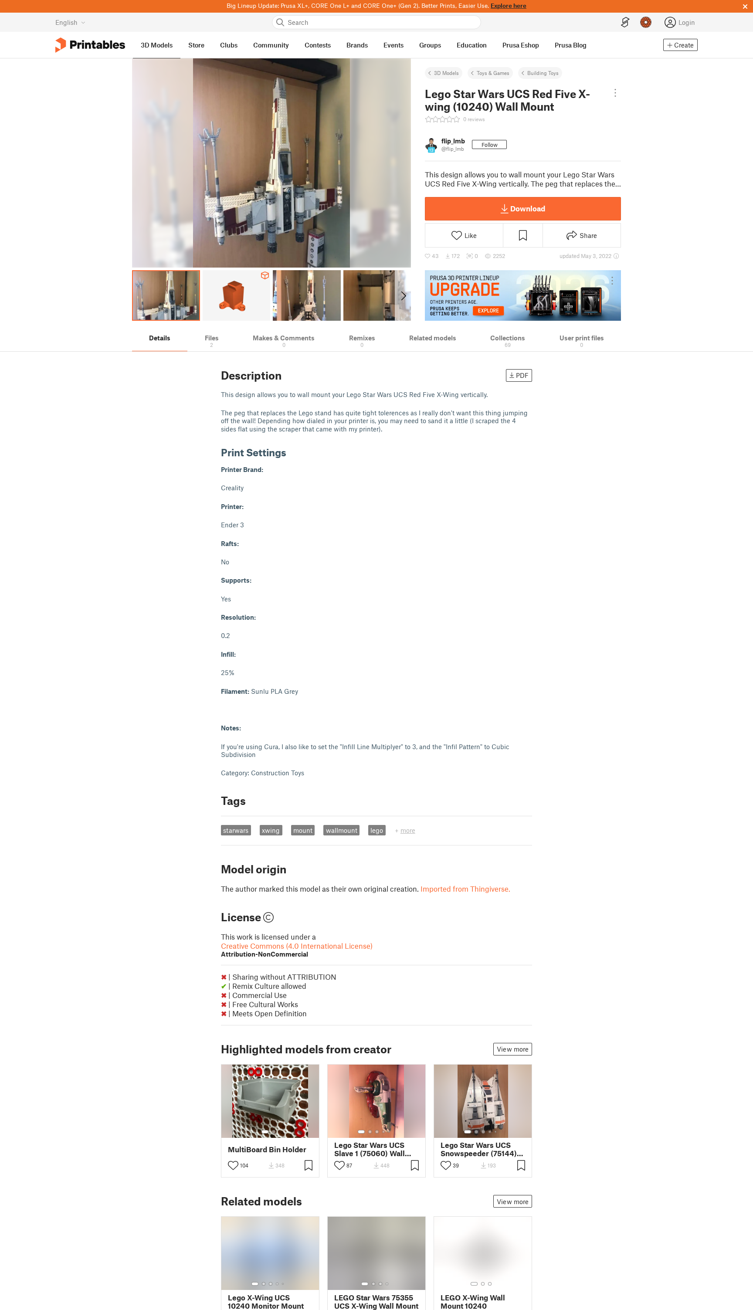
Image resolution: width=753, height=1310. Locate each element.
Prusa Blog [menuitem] (571, 45)
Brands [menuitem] (357, 45)
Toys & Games (493, 73)
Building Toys (543, 73)
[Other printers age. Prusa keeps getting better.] (523, 295)
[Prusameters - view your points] (645, 22)
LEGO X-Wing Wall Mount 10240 (473, 1301)
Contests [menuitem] (318, 45)
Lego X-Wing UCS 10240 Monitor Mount (266, 1301)
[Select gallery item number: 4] (384, 1132)
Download (527, 208)
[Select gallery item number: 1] (264, 1132)
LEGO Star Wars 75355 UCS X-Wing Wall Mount (376, 1301)
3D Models (446, 73)
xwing (271, 830)
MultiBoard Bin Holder (267, 1149)
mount (302, 830)
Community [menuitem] (271, 45)
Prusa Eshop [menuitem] (520, 45)
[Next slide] (403, 295)
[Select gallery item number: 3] (377, 1132)
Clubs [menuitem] (228, 45)
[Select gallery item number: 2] (273, 1132)
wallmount (341, 830)
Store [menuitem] (196, 45)
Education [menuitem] (472, 45)
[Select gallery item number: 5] (390, 1132)
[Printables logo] (90, 45)
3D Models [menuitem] (157, 45)
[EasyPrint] (625, 22)
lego (376, 830)
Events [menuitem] (393, 45)
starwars (235, 830)
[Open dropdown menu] (615, 93)
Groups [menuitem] (430, 45)
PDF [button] (522, 375)
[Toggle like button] (233, 1165)
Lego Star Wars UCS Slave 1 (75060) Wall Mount (369, 1149)
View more (513, 1049)
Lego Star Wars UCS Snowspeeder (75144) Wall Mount (479, 1149)
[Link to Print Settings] (292, 452)
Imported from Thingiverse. (465, 888)
